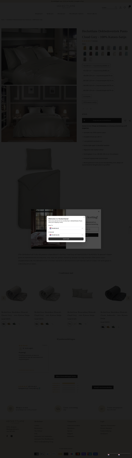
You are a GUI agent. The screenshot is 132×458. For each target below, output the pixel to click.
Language (51, 232)
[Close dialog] (84, 217)
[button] (118, 454)
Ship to (50, 225)
